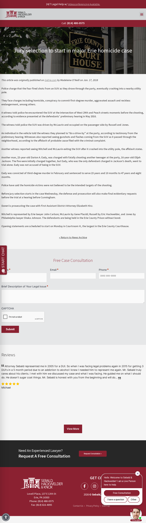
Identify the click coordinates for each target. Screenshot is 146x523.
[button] (141, 14)
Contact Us (78, 505)
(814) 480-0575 (76, 23)
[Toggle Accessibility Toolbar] (6, 517)
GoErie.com (51, 80)
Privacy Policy (92, 505)
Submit (10, 329)
